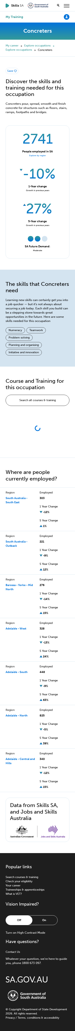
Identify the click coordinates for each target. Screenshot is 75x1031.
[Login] (66, 16)
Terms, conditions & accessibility (38, 1017)
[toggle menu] (66, 5)
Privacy (10, 1017)
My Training (14, 17)
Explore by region (37, 155)
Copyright (15, 1009)
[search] (58, 5)
